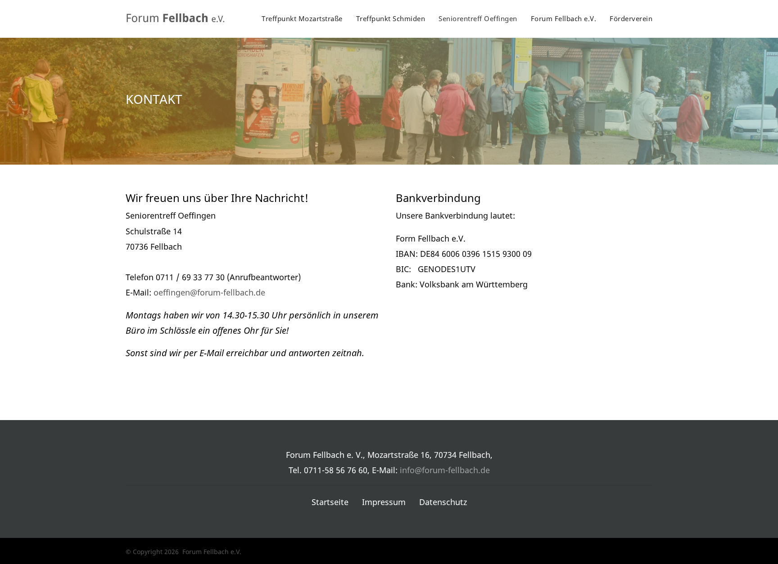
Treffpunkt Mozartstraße (302, 18)
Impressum (384, 502)
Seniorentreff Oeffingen (478, 18)
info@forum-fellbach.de (445, 470)
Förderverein (631, 18)
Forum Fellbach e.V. (564, 18)
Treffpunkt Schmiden (390, 18)
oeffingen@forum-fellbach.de (209, 292)
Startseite (330, 502)
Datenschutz (443, 502)
